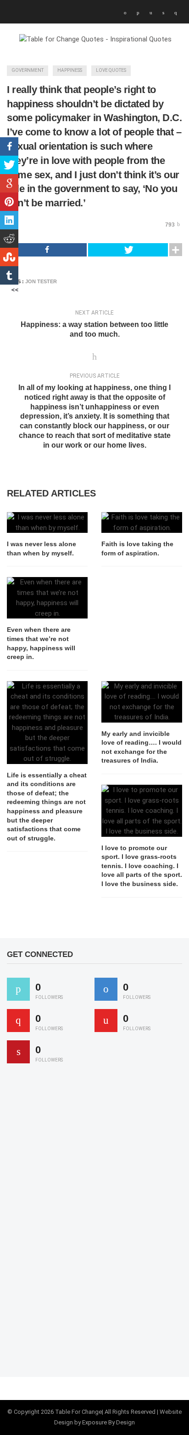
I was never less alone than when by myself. (41, 548)
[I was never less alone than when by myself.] (47, 522)
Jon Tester (41, 281)
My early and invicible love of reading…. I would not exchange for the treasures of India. (141, 747)
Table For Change (78, 1411)
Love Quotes (111, 70)
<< (14, 290)
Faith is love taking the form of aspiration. (137, 548)
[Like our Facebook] (105, 989)
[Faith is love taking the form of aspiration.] (141, 522)
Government (27, 70)
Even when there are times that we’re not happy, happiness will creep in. (41, 643)
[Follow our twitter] (18, 989)
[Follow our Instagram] (105, 1020)
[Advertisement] (76, 1224)
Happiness (69, 70)
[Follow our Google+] (18, 1020)
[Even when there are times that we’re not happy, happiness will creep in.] (47, 597)
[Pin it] (18, 1051)
